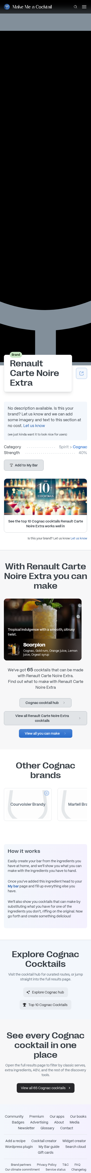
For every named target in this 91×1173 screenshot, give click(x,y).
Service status (56, 1170)
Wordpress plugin (19, 1146)
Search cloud (75, 1146)
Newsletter (26, 1128)
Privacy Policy (47, 1165)
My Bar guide (49, 1146)
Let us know (34, 425)
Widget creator (74, 1141)
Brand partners (21, 1165)
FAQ (77, 1165)
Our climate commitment (22, 1170)
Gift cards (45, 1152)
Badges (18, 1122)
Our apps (57, 1116)
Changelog (78, 1170)
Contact (66, 1128)
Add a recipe (15, 1141)
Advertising (39, 1122)
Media (74, 1122)
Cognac (80, 446)
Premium (36, 1116)
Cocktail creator (44, 1141)
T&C (65, 1165)
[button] (24, 465)
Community (14, 1116)
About (59, 1122)
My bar (13, 886)
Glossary (47, 1128)
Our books (78, 1116)
